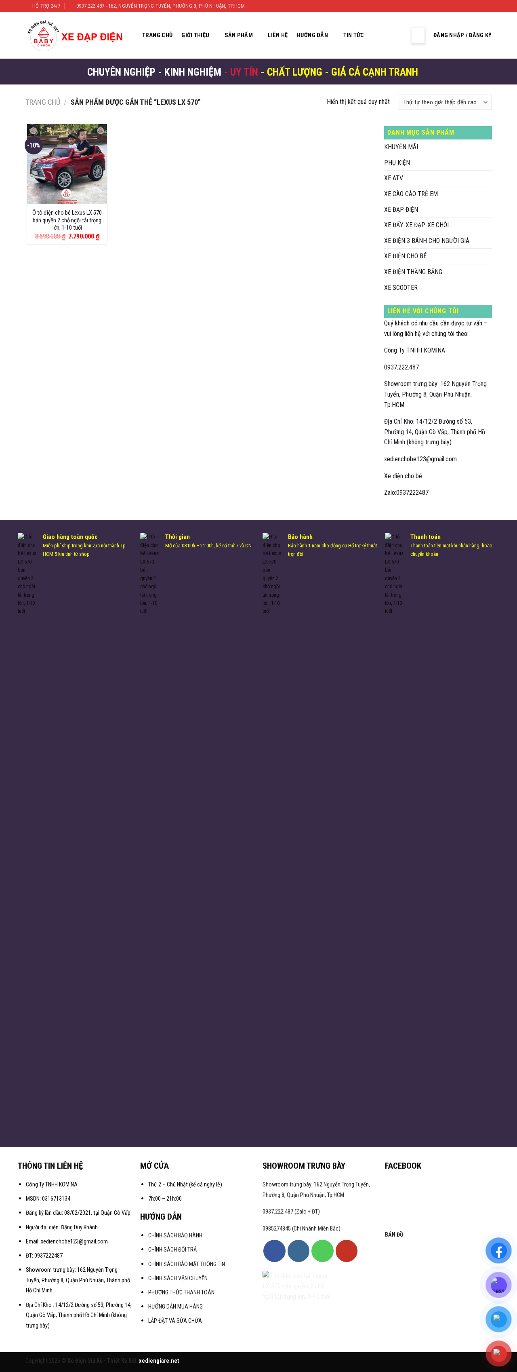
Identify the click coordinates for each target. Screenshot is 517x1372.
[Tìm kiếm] (382, 35)
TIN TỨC (353, 35)
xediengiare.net (159, 1360)
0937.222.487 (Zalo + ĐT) (291, 1211)
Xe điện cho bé (403, 476)
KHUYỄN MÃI (401, 147)
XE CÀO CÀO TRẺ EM (411, 194)
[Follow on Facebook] (464, 6)
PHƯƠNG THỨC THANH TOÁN (181, 1292)
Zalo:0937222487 (406, 492)
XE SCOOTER (401, 287)
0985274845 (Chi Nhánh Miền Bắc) (301, 1228)
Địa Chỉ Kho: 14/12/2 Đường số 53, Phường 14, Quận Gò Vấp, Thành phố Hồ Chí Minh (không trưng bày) (434, 432)
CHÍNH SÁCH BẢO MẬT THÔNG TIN (186, 1264)
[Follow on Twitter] (480, 6)
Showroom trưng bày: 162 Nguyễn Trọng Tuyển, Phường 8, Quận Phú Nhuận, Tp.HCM (435, 394)
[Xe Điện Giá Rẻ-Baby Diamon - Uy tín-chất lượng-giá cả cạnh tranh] (77, 35)
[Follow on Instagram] (472, 6)
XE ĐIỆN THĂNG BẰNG (413, 272)
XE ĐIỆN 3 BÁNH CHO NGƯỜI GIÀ (426, 241)
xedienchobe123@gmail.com (420, 459)
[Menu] (418, 35)
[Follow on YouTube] (346, 1251)
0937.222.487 (401, 367)
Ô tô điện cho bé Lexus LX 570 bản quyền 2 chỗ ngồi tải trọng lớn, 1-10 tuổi (67, 220)
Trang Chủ (157, 35)
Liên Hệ (278, 35)
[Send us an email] (487, 6)
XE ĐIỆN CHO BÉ (405, 256)
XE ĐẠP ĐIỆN (401, 209)
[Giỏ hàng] (399, 35)
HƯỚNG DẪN (312, 35)
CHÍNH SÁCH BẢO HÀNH (176, 1235)
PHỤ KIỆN (397, 163)
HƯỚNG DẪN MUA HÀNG (175, 1306)
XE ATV (393, 178)
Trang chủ (42, 102)
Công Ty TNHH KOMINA (414, 350)
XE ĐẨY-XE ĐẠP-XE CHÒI (416, 225)
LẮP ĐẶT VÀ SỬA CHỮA (175, 1320)
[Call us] (322, 1251)
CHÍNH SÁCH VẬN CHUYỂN (178, 1278)
